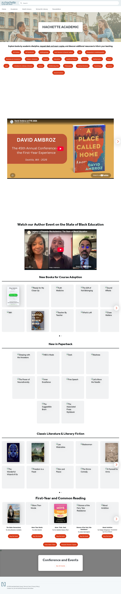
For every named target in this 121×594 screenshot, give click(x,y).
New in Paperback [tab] (60, 344)
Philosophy (68, 66)
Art (80, 52)
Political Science (83, 66)
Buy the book (14, 536)
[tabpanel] (60, 311)
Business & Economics (13, 59)
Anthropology (44, 52)
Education (57, 59)
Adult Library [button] (26, 9)
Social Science (58, 73)
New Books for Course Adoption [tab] (60, 277)
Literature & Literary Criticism (23, 66)
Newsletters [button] (56, 9)
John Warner (38, 530)
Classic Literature (31, 59)
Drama (45, 59)
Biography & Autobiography (95, 52)
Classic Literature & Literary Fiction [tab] (60, 433)
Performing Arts (54, 66)
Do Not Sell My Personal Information (23, 588)
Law (6, 66)
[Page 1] (59, 336)
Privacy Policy (35, 586)
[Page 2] (61, 336)
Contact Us (10, 588)
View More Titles (50, 544)
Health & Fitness (71, 59)
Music (109, 59)
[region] (60, 149)
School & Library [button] (42, 9)
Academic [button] (14, 9)
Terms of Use (27, 586)
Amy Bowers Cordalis (14, 530)
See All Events (60, 566)
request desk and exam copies (52, 46)
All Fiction (16, 52)
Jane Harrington (85, 532)
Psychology (97, 66)
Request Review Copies (68, 544)
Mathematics (97, 59)
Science (109, 66)
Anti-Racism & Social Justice (63, 52)
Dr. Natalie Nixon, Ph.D (61, 530)
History (85, 59)
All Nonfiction (29, 52)
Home (4, 9)
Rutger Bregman (105, 530)
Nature (40, 66)
